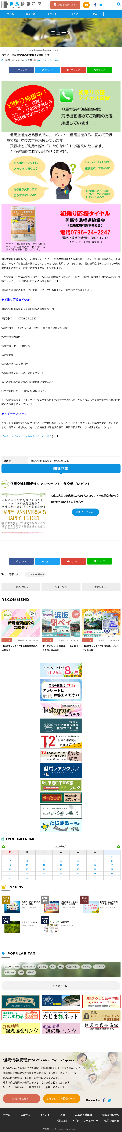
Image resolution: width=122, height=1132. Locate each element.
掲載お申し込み (20, 1098)
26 (61, 873)
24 (27, 873)
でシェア (22, 70)
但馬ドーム (10, 972)
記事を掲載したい (67, 5)
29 (112, 873)
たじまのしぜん (110, 1114)
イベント (52, 14)
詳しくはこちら (84, 512)
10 (27, 865)
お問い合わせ (112, 1120)
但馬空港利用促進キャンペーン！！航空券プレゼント (50, 484)
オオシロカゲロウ (29, 922)
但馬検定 (31, 972)
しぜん (93, 14)
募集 (62, 1114)
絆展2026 (65, 922)
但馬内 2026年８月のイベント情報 (109, 903)
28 (95, 873)
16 (10, 869)
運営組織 (62, 1120)
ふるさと (73, 14)
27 (78, 873)
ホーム (10, 14)
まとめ (8, 967)
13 (78, 865)
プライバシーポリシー (86, 1120)
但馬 (21, 972)
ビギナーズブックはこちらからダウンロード (25, 436)
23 (10, 873)
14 (95, 865)
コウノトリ (99, 967)
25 (44, 873)
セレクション (29, 967)
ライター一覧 (60, 986)
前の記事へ (22, 587)
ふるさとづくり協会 (49, 60)
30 (10, 877)
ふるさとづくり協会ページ (60, 1098)
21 (95, 869)
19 (61, 869)
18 (44, 869)
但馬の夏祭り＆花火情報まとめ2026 (69, 903)
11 (44, 865)
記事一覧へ (61, 587)
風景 (17, 967)
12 (61, 865)
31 (27, 877)
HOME (6, 50)
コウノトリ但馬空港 (35, 574)
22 (112, 869)
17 (27, 869)
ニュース (30, 14)
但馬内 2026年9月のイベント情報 (31, 903)
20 (78, 869)
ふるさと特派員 (83, 1114)
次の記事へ (100, 587)
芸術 (53, 967)
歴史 (61, 967)
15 (112, 865)
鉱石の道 (86, 967)
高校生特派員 (72, 967)
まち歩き (43, 967)
